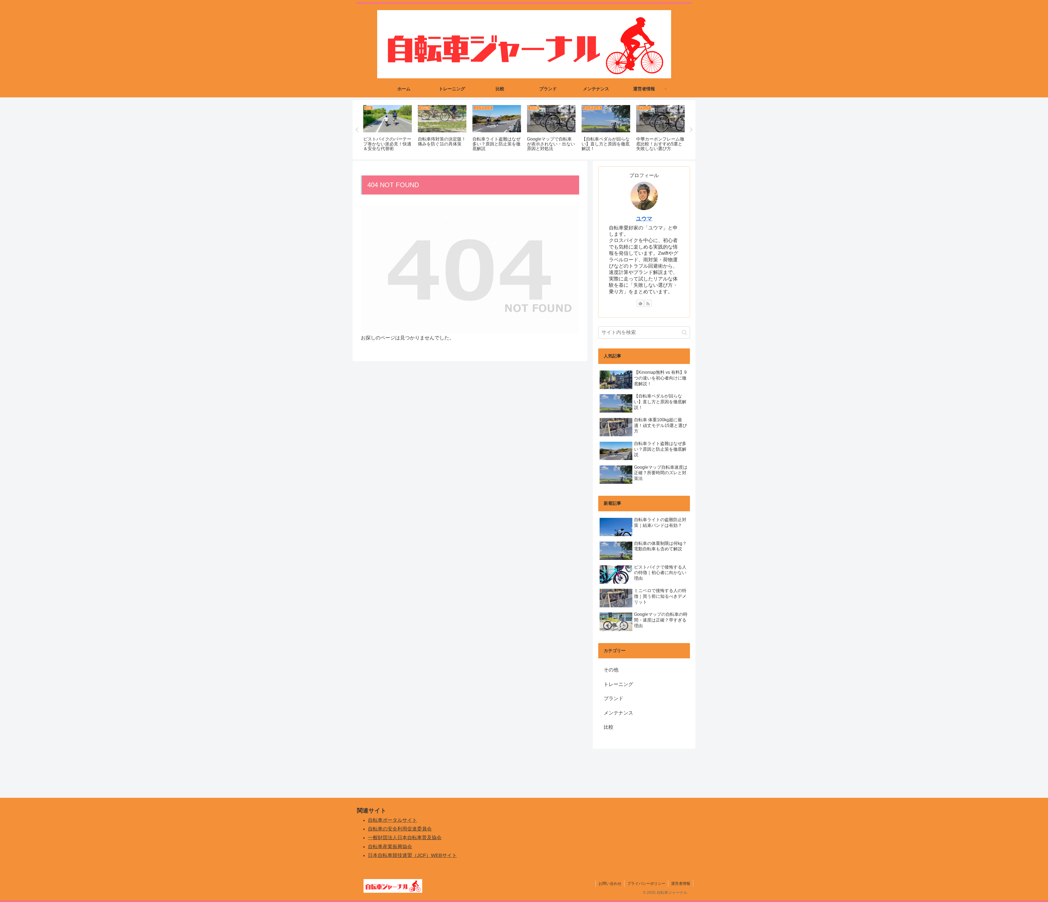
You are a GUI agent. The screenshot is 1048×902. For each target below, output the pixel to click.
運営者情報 (680, 883)
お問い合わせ (610, 883)
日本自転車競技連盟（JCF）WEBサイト (412, 855)
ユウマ (644, 219)
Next (691, 130)
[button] (684, 332)
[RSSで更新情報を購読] (647, 303)
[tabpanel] (387, 128)
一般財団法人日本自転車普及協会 (405, 837)
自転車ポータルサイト (392, 820)
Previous (356, 130)
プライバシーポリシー (646, 883)
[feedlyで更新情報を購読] (640, 303)
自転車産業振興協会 (390, 846)
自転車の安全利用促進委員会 (400, 829)
